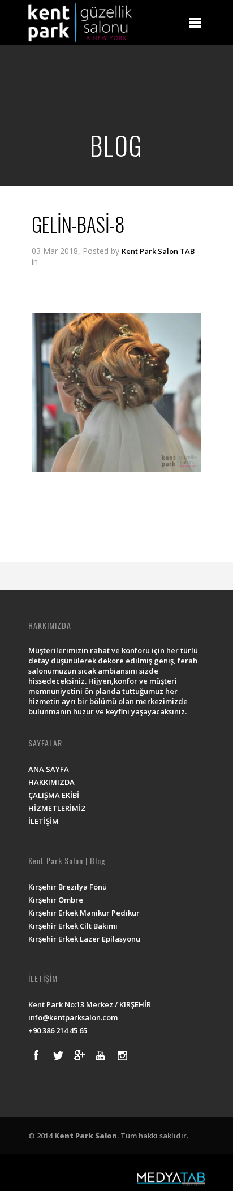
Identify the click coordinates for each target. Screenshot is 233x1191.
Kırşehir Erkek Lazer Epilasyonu (84, 939)
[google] (79, 1055)
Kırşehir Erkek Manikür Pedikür (84, 913)
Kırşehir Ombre (55, 900)
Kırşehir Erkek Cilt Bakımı (73, 926)
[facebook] (36, 1055)
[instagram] (122, 1055)
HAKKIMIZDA (51, 782)
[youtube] (101, 1055)
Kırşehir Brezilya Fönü (67, 887)
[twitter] (58, 1055)
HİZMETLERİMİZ (57, 808)
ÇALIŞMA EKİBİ (53, 795)
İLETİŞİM (43, 821)
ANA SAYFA (48, 769)
